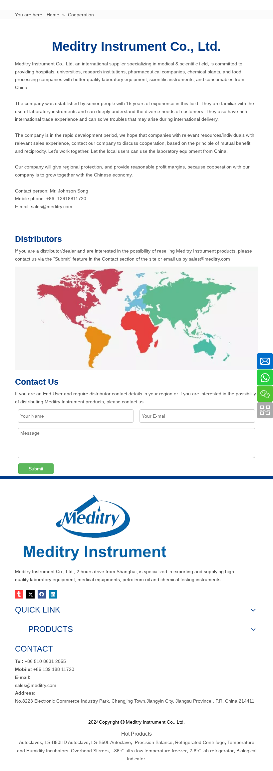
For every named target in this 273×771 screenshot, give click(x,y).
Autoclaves (30, 742)
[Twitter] (30, 594)
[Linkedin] (53, 594)
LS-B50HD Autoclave (67, 742)
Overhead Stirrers (90, 750)
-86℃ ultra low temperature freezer (150, 750)
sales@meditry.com (51, 206)
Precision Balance (153, 742)
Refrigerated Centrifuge (200, 742)
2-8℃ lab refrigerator (211, 750)
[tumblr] (19, 594)
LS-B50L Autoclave (111, 742)
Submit (36, 468)
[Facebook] (42, 594)
